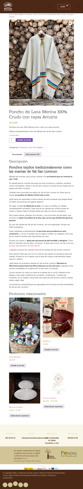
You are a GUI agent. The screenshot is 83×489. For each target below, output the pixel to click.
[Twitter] (10, 485)
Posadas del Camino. (32, 461)
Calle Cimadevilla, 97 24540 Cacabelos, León (52, 440)
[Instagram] (25, 485)
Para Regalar (19, 14)
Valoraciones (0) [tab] (32, 154)
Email (31, 433)
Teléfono (10, 433)
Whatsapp (72, 433)
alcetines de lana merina (30, 246)
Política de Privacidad (22, 475)
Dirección (52, 433)
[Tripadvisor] (20, 485)
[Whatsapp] (15, 483)
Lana (35, 14)
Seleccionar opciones (20, 416)
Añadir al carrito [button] (17, 365)
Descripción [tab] (17, 154)
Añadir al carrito (24, 140)
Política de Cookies (39, 475)
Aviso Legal (8, 475)
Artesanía (28, 14)
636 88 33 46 (73, 438)
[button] (50, 6)
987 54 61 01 (10, 438)
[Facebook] (5, 485)
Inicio (11, 14)
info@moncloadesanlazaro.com (35, 438)
